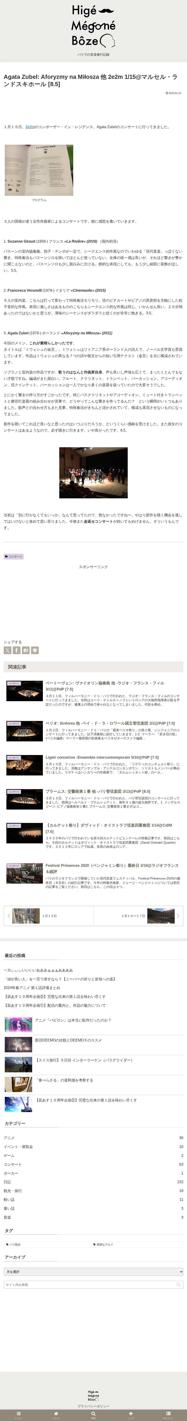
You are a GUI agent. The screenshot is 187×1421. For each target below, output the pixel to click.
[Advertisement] (93, 108)
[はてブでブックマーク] (26, 650)
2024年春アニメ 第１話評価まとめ (32, 988)
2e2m (30, 127)
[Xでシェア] (7, 650)
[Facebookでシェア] (17, 650)
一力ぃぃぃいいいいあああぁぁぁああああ (38, 970)
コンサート (15, 556)
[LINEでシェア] (35, 650)
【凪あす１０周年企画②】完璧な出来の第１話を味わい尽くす (55, 997)
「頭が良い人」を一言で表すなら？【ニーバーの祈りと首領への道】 (60, 979)
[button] (179, 1284)
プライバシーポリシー (93, 1406)
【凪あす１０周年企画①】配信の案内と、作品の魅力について (55, 1005)
